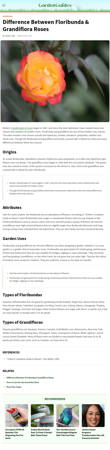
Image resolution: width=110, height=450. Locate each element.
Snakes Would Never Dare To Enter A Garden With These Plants (41, 432)
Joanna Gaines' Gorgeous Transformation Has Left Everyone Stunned (93, 433)
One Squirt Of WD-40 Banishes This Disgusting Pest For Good (14, 433)
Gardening (8, 16)
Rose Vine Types (13, 387)
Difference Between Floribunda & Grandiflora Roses (30, 377)
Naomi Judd (10, 36)
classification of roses (22, 128)
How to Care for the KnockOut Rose (22, 382)
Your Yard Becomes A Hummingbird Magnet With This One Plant (66, 432)
